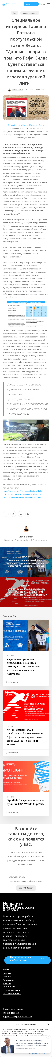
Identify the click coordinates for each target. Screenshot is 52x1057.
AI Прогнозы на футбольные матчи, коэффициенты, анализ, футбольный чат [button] (13, 1001)
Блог (14, 13)
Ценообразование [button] (12, 990)
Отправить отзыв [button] (12, 993)
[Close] (48, 1037)
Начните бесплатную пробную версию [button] (20, 958)
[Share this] (6, 514)
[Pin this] (28, 514)
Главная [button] (7, 973)
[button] (48, 1024)
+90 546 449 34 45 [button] (11, 1013)
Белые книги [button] (9, 987)
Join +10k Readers (26, 888)
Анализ (10, 694)
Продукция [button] (8, 980)
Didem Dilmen (17, 90)
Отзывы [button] (7, 977)
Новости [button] (7, 983)
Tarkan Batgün (13, 682)
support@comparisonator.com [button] (17, 1016)
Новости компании (29, 13)
